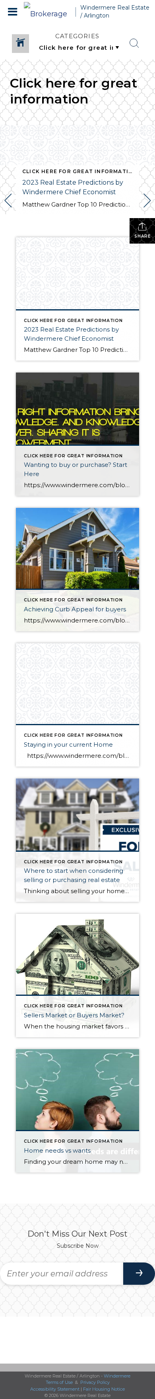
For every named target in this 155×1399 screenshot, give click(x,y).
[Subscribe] (139, 1273)
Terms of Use (59, 1382)
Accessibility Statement (54, 1389)
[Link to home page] (50, 12)
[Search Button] (134, 43)
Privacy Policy (95, 1382)
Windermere (117, 1376)
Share (142, 236)
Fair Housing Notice (104, 1389)
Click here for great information (80, 171)
